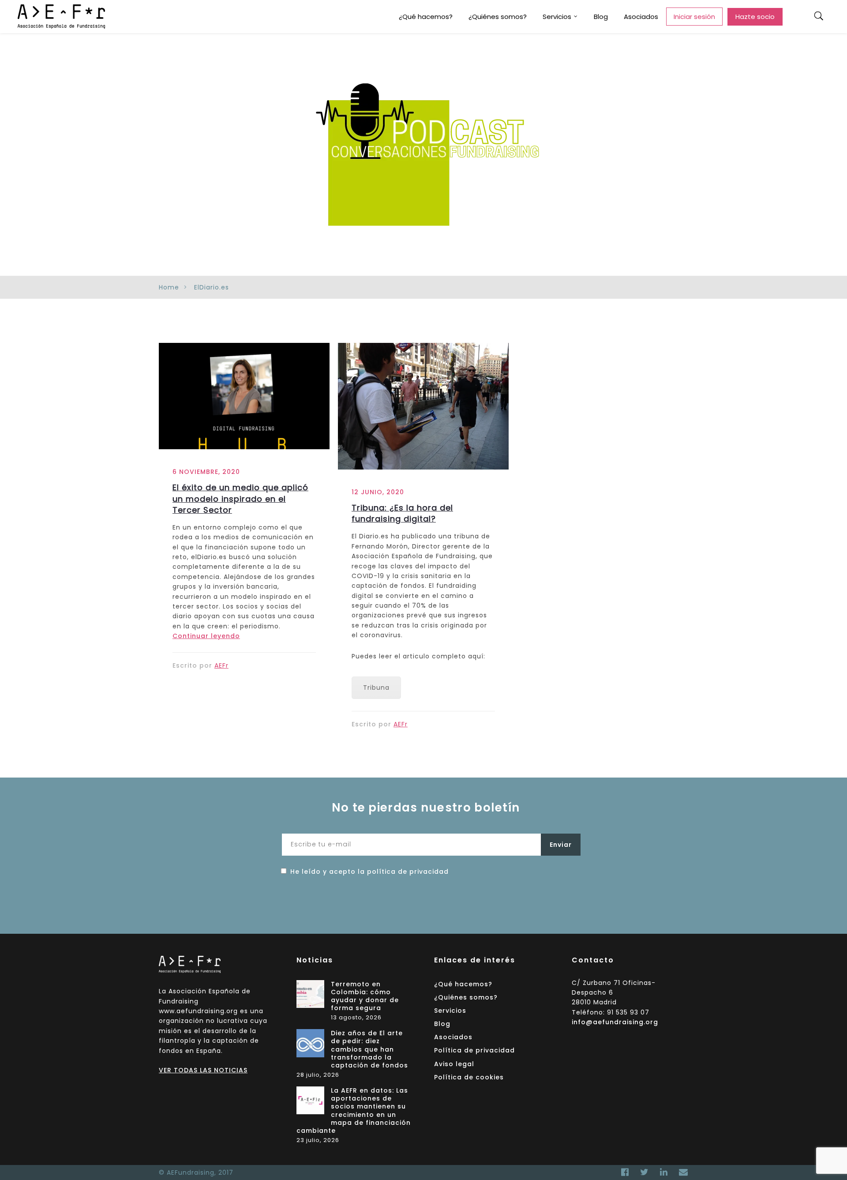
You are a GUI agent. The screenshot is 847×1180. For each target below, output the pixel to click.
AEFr (221, 665)
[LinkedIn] (664, 1172)
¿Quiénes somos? (497, 16)
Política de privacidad (474, 1050)
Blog (601, 16)
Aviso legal (454, 1064)
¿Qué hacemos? (426, 16)
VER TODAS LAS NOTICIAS (203, 1070)
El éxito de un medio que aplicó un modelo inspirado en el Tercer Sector (240, 498)
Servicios (557, 16)
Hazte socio (755, 16)
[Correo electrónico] (681, 1172)
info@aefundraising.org (615, 1022)
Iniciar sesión (694, 16)
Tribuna (376, 687)
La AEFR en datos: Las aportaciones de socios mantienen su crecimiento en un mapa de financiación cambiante (353, 1110)
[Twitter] (644, 1172)
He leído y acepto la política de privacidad (369, 871)
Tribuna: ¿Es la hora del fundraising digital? (402, 513)
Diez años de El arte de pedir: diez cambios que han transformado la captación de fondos (369, 1049)
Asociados (641, 16)
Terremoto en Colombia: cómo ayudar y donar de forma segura (365, 996)
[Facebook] (625, 1172)
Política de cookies (469, 1077)
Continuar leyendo (206, 635)
